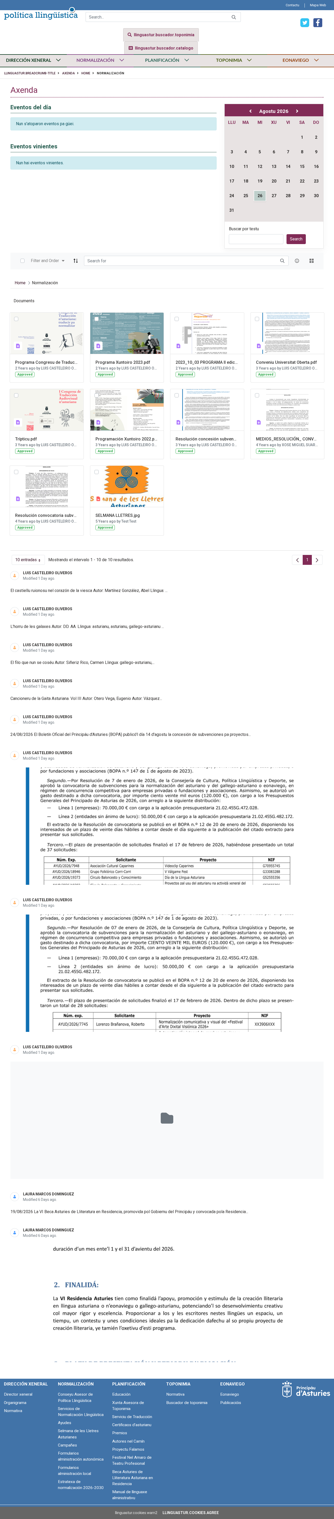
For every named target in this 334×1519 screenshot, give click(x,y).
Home (85, 73)
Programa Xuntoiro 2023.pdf (123, 362)
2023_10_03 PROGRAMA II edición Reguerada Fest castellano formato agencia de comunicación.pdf (207, 362)
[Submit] (234, 17)
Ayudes (64, 1422)
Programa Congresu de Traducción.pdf (46, 362)
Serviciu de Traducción (132, 1416)
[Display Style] (311, 261)
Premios (119, 1433)
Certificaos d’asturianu (131, 1425)
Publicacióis (230, 1402)
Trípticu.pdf (26, 439)
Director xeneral (18, 1394)
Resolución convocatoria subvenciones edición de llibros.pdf (46, 515)
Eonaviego (229, 1394)
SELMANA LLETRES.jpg (118, 515)
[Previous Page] (297, 560)
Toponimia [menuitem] (178, 1384)
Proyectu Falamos (128, 1449)
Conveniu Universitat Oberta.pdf (286, 362)
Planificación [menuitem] (128, 1384)
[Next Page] (317, 560)
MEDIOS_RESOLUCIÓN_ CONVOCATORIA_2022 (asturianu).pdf (287, 439)
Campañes (67, 1445)
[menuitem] (292, 5)
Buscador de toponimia (186, 1402)
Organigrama (15, 1402)
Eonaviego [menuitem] (232, 1384)
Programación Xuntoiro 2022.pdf (127, 439)
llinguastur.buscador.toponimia (164, 34)
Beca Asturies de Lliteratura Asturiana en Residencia (132, 1477)
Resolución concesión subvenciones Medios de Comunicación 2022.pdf (207, 439)
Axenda (68, 73)
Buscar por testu (244, 228)
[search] (282, 260)
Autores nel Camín (128, 1441)
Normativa (13, 1410)
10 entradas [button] (30, 561)
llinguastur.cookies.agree (191, 1513)
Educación (121, 1394)
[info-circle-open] (297, 261)
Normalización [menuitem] (76, 1384)
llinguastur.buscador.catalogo (164, 48)
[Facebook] (315, 22)
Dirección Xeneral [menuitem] (26, 1384)
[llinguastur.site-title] (41, 12)
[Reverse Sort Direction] (75, 261)
